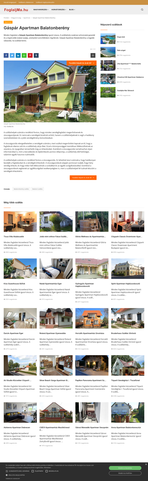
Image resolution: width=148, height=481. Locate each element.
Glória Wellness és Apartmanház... (90, 236)
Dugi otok (121, 37)
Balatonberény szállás (21, 189)
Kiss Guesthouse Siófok (14, 283)
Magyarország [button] (40, 9)
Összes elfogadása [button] (125, 468)
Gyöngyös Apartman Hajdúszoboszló (84, 284)
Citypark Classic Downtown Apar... (126, 236)
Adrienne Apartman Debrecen (17, 427)
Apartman (26, 18)
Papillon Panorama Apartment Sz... (90, 380)
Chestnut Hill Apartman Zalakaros (130, 77)
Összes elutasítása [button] (125, 473)
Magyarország (16, 18)
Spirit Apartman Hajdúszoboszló (125, 283)
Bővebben (47, 468)
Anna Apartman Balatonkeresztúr (126, 427)
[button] (7, 471)
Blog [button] (71, 9)
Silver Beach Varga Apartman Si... (54, 380)
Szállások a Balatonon (26, 2)
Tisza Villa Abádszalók (14, 236)
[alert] (74, 471)
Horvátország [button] (58, 9)
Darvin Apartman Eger (13, 333)
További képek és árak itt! (80, 63)
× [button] (146, 464)
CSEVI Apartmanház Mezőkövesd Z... (54, 428)
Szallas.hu (10, 126)
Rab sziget (121, 50)
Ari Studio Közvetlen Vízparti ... (17, 380)
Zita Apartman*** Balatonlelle (129, 64)
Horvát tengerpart (10, 2)
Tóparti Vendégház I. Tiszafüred (125, 380)
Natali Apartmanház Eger (51, 283)
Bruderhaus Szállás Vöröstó (123, 333)
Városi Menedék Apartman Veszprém (91, 427)
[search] (142, 9)
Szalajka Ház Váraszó (125, 90)
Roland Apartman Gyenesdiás (53, 333)
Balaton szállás (37, 189)
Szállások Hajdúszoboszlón (45, 2)
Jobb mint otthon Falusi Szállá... (54, 236)
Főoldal (6, 18)
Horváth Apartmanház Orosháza (89, 333)
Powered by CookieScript (13, 478)
